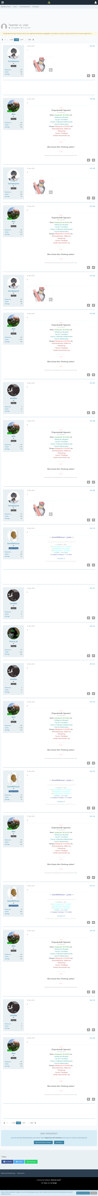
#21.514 (92, 702)
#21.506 (92, 313)
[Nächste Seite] (33, 39)
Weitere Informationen (83, 1193)
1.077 (21, 40)
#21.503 (92, 168)
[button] (95, 2)
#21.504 (92, 206)
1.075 (11, 40)
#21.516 (92, 816)
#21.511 (92, 588)
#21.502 (92, 99)
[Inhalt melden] (88, 75)
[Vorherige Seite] (2, 39)
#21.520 (92, 1038)
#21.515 (92, 771)
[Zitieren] (93, 75)
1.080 (29, 40)
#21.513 (92, 664)
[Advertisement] (49, 16)
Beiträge (7, 74)
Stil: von (49, 1183)
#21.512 (92, 626)
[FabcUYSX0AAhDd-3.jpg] (40, 64)
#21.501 (92, 46)
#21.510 (92, 528)
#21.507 (92, 383)
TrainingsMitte (15, 28)
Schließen (93, 1193)
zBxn (76, 155)
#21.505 (92, 276)
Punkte (7, 72)
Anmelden (59, 1142)
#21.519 (92, 1000)
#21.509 (92, 490)
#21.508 (92, 421)
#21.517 (92, 886)
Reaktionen (8, 70)
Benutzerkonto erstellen (43, 1142)
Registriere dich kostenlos (53, 1138)
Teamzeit (60, 558)
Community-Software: (49, 1180)
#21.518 (92, 931)
